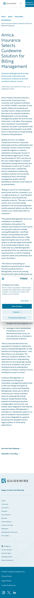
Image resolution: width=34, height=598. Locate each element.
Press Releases (6, 20)
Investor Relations (6, 522)
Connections (5, 508)
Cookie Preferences (8, 585)
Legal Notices (6, 581)
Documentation (5, 515)
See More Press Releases (10, 448)
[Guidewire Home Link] (14, 481)
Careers (3, 501)
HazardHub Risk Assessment (9, 532)
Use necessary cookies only (17, 317)
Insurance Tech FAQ (7, 525)
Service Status (5, 536)
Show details (25, 300)
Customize (16, 312)
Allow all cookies (17, 306)
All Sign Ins (7, 546)
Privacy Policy (6, 576)
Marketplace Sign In (7, 557)
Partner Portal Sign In (7, 560)
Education (4, 518)
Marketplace (4, 529)
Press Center (19, 16)
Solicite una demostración (29, 3)
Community (4, 504)
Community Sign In (6, 550)
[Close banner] (31, 278)
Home (3, 16)
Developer (4, 511)
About (10, 16)
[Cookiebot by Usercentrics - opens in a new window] (21, 279)
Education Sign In (6, 553)
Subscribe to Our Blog (9, 454)
